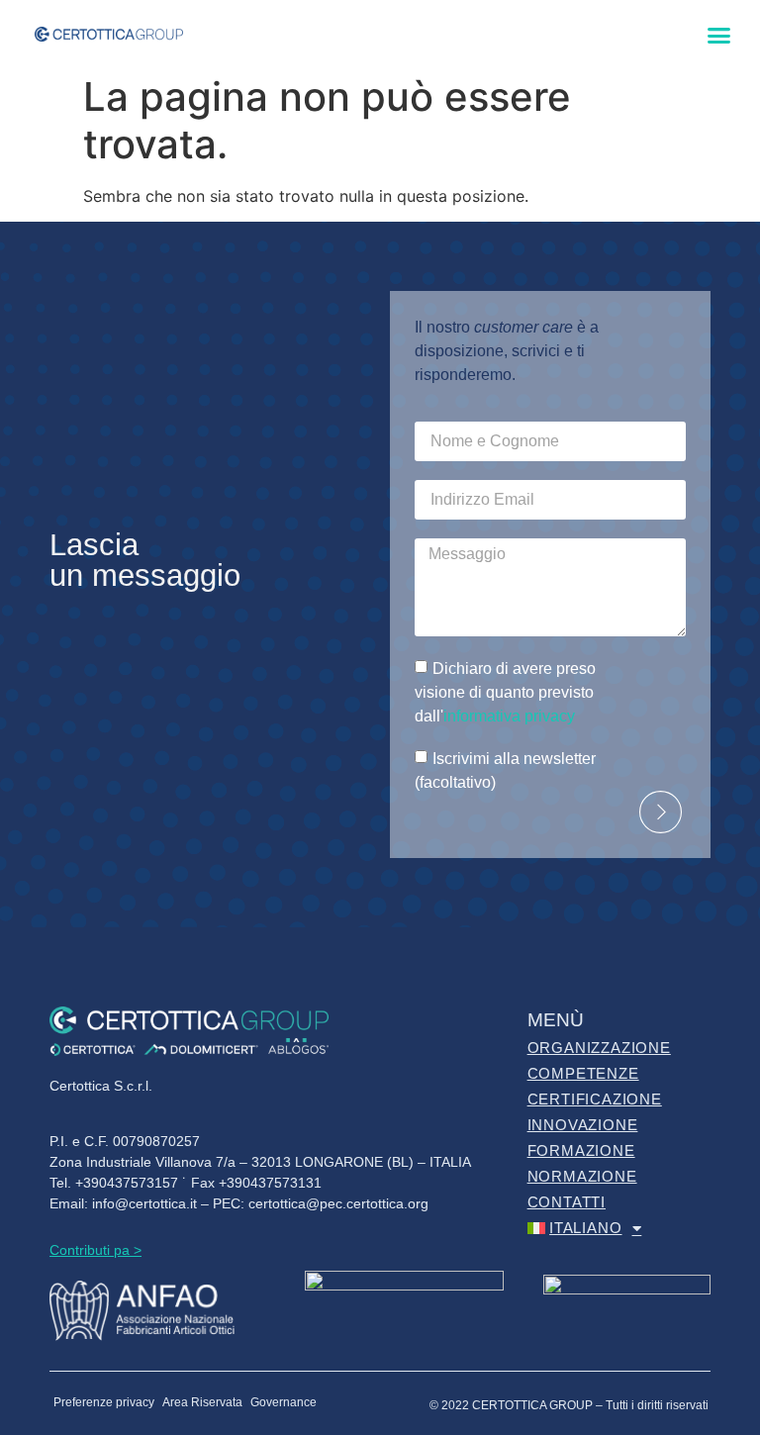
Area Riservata (202, 1402)
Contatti (566, 1202)
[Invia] (661, 812)
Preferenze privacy (103, 1402)
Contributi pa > (95, 1250)
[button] (719, 35)
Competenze (583, 1073)
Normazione (582, 1176)
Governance (283, 1402)
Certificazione (594, 1099)
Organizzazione (599, 1047)
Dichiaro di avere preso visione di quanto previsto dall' (505, 692)
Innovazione (582, 1124)
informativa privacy (509, 716)
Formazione (581, 1150)
